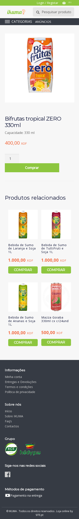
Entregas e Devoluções (20, 382)
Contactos (12, 426)
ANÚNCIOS (43, 21)
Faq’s (8, 421)
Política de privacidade (20, 392)
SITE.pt (39, 515)
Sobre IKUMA (14, 416)
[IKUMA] (16, 12)
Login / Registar (47, 3)
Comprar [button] (23, 270)
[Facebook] (7, 474)
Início (8, 411)
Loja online (62, 511)
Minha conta (13, 377)
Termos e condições (19, 387)
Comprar (32, 167)
